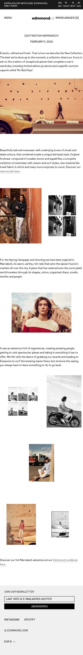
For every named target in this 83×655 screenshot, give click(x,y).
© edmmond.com (16, 630)
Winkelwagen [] (67, 18)
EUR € (8, 641)
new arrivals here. (10, 171)
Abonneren (39, 606)
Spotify (29, 619)
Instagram (11, 619)
